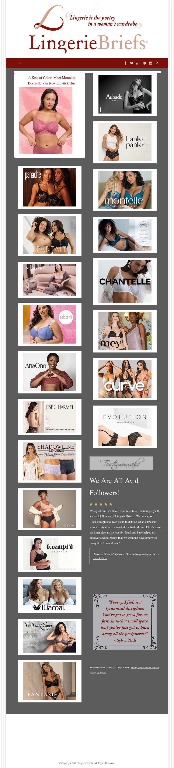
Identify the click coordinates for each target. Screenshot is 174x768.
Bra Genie (100, 558)
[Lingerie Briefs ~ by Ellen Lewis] (87, 29)
